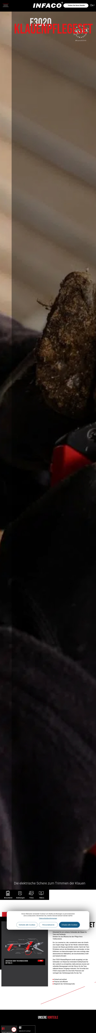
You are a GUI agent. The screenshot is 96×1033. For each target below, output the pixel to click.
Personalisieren (48, 925)
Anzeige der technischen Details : (16, 962)
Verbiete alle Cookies (27, 925)
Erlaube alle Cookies (69, 925)
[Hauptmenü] (5, 5)
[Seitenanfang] (13, 1029)
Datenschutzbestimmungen (48, 918)
